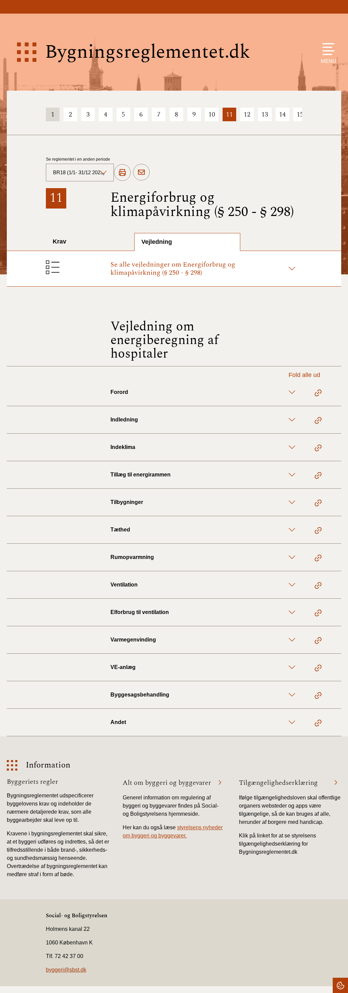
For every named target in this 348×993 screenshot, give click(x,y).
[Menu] (327, 49)
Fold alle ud (304, 375)
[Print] (122, 172)
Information (48, 765)
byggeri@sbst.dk (66, 970)
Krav (59, 241)
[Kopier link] (318, 393)
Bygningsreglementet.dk (147, 52)
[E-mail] (141, 172)
